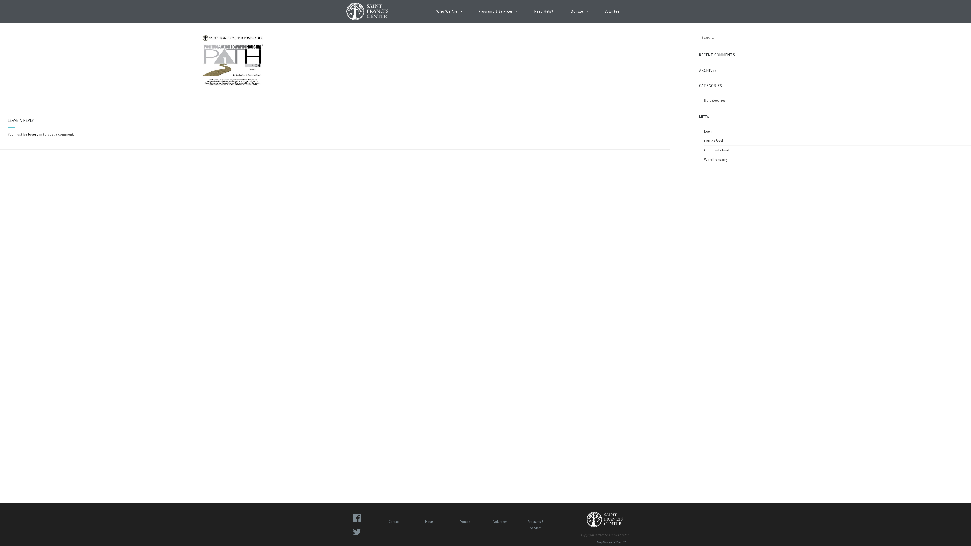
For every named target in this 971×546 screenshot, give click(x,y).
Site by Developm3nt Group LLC (611, 542)
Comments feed (716, 150)
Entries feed (713, 141)
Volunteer (613, 11)
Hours (429, 521)
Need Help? (543, 11)
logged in (35, 134)
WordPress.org (715, 159)
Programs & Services (496, 11)
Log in (709, 131)
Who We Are (446, 11)
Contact (394, 521)
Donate (577, 11)
